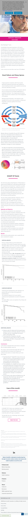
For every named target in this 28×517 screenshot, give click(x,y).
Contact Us (4, 486)
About (3, 484)
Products (4, 480)
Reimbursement (5, 469)
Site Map (2, 510)
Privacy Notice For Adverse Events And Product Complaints (12, 512)
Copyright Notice (4, 507)
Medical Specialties (6, 467)
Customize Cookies (5, 515)
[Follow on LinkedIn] (14, 452)
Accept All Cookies (18, 12)
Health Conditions (5, 475)
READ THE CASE (14, 420)
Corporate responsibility (7, 493)
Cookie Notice (10, 10)
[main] (14, 276)
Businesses (4, 489)
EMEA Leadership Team (7, 491)
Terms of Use (3, 505)
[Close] (25, 2)
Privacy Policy (3, 503)
